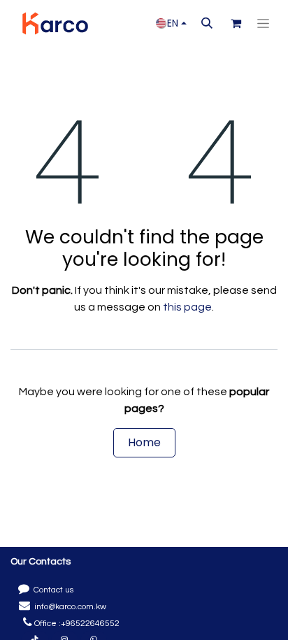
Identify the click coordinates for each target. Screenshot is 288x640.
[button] (207, 23)
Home (144, 442)
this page (187, 307)
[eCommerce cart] (236, 23)
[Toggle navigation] (263, 24)
